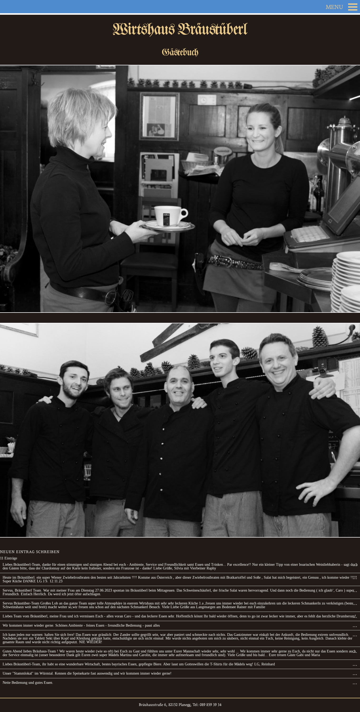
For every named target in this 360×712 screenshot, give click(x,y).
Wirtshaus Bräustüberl (180, 29)
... (356, 565)
